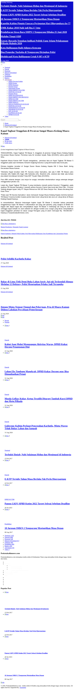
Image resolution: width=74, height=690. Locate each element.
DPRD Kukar (12, 83)
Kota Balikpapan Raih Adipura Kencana (21, 48)
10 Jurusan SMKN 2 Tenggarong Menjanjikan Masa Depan (30, 19)
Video (6, 116)
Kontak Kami (9, 572)
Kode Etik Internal (16, 567)
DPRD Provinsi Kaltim (15, 81)
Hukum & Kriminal (11, 73)
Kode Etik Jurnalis (16, 565)
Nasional (7, 67)
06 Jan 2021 (8, 141)
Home (6, 123)
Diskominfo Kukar (14, 88)
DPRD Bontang (13, 85)
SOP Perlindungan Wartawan (20, 569)
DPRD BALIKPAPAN (15, 95)
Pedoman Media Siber (11, 571)
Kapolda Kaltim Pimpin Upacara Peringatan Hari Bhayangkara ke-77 (35, 23)
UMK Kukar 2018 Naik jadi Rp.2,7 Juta (20, 28)
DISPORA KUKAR (14, 92)
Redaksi (7, 562)
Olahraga (7, 74)
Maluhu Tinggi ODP (11, 36)
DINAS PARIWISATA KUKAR (18, 104)
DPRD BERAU (13, 102)
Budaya (7, 78)
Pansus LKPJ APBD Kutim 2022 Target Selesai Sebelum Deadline (33, 14)
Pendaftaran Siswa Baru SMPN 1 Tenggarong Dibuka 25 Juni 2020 (34, 32)
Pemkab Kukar (13, 86)
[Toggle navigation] (1, 64)
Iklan (6, 574)
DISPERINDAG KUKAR (16, 107)
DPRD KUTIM (13, 99)
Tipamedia (23, 687)
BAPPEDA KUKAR (15, 113)
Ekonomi (7, 71)
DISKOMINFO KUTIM (16, 100)
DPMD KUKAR (13, 114)
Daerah (7, 69)
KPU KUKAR (13, 111)
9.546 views (8, 143)
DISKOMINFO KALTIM (16, 90)
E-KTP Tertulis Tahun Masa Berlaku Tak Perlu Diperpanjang (31, 10)
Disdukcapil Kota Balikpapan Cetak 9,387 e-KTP (25, 56)
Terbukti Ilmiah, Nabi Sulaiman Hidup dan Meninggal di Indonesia (34, 6)
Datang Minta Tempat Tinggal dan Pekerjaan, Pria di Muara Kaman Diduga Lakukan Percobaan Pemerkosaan (35, 308)
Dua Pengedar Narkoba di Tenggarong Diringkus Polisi (28, 52)
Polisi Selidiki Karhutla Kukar (16, 259)
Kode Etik (8, 564)
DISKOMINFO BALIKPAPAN (18, 97)
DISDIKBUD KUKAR (15, 109)
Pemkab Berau (12, 93)
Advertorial (8, 79)
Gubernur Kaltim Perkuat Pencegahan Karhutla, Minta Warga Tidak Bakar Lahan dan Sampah (36, 427)
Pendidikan (8, 76)
